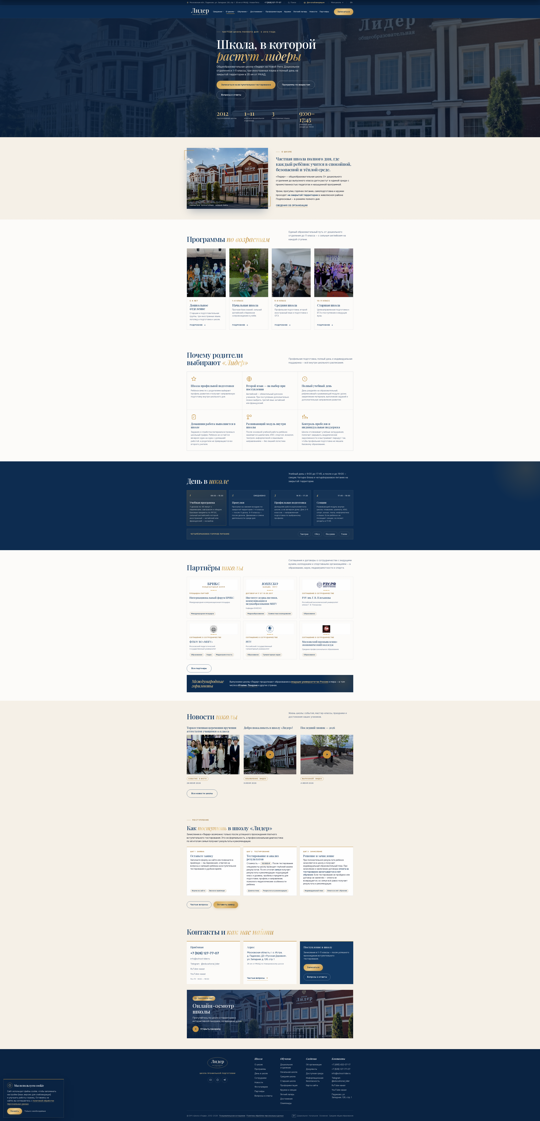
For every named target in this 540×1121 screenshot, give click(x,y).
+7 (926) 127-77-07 (273, 2)
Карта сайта (312, 1085)
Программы (260, 1069)
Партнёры (324, 11)
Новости (313, 11)
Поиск (293, 2)
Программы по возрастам (296, 84)
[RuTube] (217, 1080)
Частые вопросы (199, 904)
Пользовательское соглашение (232, 1116)
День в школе (261, 1073)
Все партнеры (199, 668)
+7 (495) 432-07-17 (341, 1064)
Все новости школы (202, 793)
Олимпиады (286, 1103)
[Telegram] (224, 1080)
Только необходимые (35, 1111)
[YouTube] (210, 1080)
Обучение (243, 11)
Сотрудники (260, 1078)
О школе (230, 11)
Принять (14, 1111)
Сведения (218, 11)
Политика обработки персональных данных (265, 1116)
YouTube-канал (198, 974)
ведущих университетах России (309, 681)
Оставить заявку (226, 904)
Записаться (344, 11)
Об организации (314, 1064)
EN (351, 2)
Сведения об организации (292, 205)
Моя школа (336, 2)
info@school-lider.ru (200, 958)
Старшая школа (288, 1081)
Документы (311, 1069)
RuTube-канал (197, 968)
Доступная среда (314, 1073)
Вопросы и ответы (231, 94)
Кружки (287, 11)
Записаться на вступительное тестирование (246, 84)
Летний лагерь (300, 11)
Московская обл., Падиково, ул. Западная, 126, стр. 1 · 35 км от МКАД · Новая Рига (224, 2)
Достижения (256, 11)
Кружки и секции (288, 1090)
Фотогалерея (261, 1087)
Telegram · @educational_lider (205, 963)
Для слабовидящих (316, 2)
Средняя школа (287, 1076)
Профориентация (274, 11)
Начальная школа (288, 1072)
